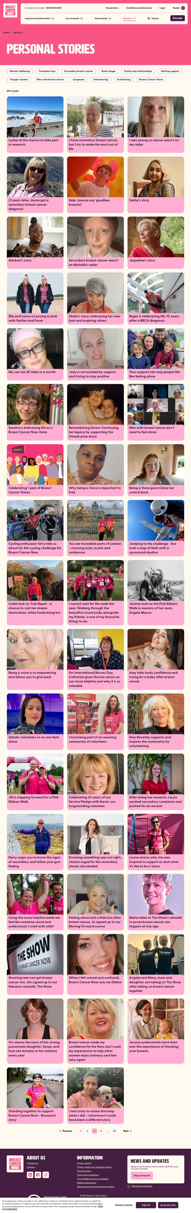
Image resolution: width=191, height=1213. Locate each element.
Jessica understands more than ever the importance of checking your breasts (153, 1047)
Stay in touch (142, 1175)
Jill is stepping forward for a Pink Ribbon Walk (34, 799)
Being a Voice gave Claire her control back (151, 490)
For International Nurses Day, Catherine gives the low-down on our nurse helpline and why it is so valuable (94, 679)
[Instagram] (46, 1175)
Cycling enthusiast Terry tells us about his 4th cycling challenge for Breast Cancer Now (35, 548)
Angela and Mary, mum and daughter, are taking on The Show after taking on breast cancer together (155, 984)
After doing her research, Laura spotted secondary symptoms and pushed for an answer (155, 802)
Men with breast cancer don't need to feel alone (151, 430)
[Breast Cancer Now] (15, 1163)
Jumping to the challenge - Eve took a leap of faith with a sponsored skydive (152, 548)
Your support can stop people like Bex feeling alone (154, 374)
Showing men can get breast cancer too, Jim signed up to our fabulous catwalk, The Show (33, 982)
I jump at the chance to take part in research (33, 142)
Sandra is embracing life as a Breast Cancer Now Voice (31, 430)
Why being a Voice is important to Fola (95, 490)
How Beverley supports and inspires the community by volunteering (150, 742)
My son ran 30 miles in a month (32, 372)
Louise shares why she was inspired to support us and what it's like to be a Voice (153, 862)
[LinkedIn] (30, 1175)
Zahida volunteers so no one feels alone (34, 739)
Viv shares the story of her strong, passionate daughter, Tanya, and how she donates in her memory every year (34, 1049)
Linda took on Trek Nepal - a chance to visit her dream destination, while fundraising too (35, 608)
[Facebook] (38, 1175)
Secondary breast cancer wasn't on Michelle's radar (93, 262)
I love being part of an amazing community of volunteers (92, 739)
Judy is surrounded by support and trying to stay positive (92, 374)
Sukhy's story (139, 200)
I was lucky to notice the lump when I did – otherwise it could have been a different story (92, 1116)
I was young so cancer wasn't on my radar (154, 142)
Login (162, 8)
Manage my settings (142, 1186)
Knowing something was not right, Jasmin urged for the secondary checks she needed (95, 862)
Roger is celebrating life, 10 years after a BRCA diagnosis (154, 318)
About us (18, 32)
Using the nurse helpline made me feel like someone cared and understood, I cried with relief (34, 922)
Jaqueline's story (142, 260)
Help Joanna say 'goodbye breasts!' (89, 202)
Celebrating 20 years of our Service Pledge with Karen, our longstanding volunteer (92, 802)
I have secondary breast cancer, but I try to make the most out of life (93, 145)
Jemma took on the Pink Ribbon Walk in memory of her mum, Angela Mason (153, 608)
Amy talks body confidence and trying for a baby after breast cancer (153, 677)
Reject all (146, 1205)
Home (6, 32)
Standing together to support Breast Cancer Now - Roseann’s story (32, 1116)
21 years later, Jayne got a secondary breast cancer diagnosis (29, 205)
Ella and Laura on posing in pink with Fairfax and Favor (33, 318)
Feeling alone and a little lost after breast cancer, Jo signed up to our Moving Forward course (95, 922)
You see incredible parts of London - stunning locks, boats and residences (95, 548)
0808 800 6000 (54, 8)
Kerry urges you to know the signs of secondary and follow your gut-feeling (35, 862)
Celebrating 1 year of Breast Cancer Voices (30, 490)
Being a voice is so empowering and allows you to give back (32, 675)
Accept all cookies (168, 1205)
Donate (177, 18)
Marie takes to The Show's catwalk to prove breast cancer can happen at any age (155, 922)
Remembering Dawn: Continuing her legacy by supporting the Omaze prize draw (94, 432)
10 (114, 1131)
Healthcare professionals (139, 8)
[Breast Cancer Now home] (10, 10)
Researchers (112, 8)
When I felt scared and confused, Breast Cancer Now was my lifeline (95, 980)
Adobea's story (20, 260)
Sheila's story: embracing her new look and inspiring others (94, 318)
